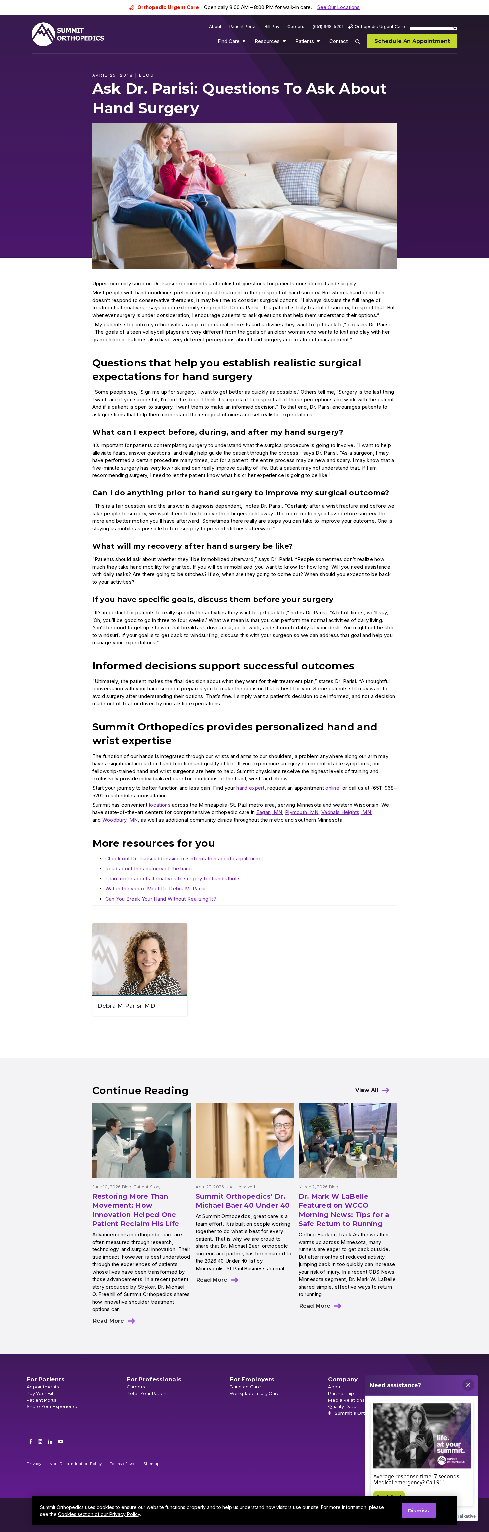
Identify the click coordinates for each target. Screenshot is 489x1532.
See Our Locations (338, 7)
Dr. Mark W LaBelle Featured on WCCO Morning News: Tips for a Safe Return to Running (344, 1210)
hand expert (250, 788)
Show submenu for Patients (319, 43)
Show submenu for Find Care (244, 43)
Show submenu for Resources (285, 43)
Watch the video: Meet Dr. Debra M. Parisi (155, 888)
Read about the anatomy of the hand (148, 868)
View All (366, 1090)
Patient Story (147, 1186)
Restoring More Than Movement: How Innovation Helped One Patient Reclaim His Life (135, 1210)
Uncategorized (240, 1186)
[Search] (361, 46)
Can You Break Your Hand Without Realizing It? (160, 899)
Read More (108, 1321)
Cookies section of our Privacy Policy (99, 1514)
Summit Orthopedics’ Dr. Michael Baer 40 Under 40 (243, 1201)
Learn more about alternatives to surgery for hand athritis (173, 878)
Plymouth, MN (302, 812)
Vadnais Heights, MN (346, 812)
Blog (126, 1186)
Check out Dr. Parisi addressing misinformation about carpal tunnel (184, 858)
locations (160, 805)
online (332, 788)
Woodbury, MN (120, 820)
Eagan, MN (269, 812)
